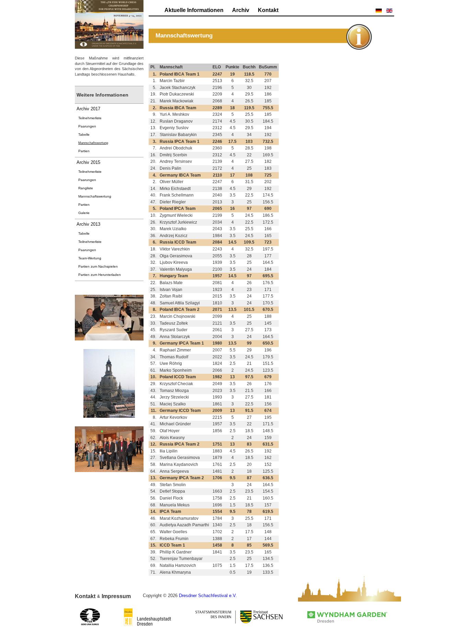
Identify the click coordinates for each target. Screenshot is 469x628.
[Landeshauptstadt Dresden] (147, 617)
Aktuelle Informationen (194, 10)
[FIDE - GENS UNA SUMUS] (90, 617)
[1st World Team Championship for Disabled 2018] (109, 24)
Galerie (84, 213)
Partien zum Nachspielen (98, 266)
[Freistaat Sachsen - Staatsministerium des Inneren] (239, 617)
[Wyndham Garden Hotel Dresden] (347, 617)
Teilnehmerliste (90, 118)
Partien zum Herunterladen (99, 275)
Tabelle (84, 134)
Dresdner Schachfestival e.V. (208, 595)
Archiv (240, 10)
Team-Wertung (89, 258)
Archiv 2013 (88, 224)
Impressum (116, 596)
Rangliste (85, 188)
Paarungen (87, 126)
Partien (84, 151)
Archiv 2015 (88, 162)
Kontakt (268, 10)
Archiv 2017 (88, 108)
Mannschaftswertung (93, 143)
